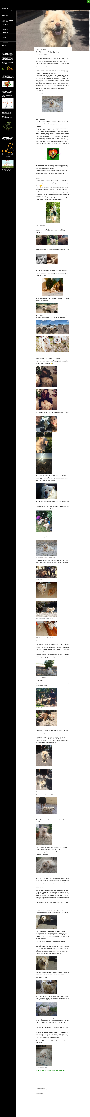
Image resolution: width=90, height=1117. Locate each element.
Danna (39, 1094)
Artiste (3, 34)
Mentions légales (5, 8)
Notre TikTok (4, 45)
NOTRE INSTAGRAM (5, 40)
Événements (4, 17)
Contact (4, 37)
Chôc (45, 54)
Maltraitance (5, 32)
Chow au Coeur (6, 1)
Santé (3, 26)
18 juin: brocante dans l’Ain (42, 1089)
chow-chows (5, 15)
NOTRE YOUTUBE (5, 42)
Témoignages (5, 24)
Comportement (5, 29)
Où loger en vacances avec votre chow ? (7, 21)
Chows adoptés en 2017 (41, 49)
